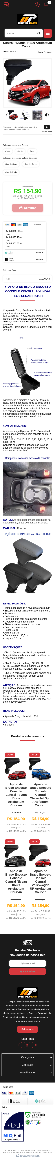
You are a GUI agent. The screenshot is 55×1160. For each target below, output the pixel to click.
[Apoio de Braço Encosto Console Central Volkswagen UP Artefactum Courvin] (40, 880)
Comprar (30, 207)
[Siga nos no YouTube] (27, 1045)
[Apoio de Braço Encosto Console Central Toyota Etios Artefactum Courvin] (15, 793)
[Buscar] (39, 33)
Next (48, 115)
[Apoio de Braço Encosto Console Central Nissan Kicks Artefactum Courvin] (15, 880)
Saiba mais (28, 1029)
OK (44, 278)
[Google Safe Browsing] (33, 1122)
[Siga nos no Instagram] (35, 1045)
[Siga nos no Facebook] (19, 1045)
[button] (47, 128)
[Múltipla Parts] (27, 19)
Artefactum (48, 52)
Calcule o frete (9, 270)
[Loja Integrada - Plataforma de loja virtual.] (28, 1156)
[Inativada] (13, 1127)
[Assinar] (27, 971)
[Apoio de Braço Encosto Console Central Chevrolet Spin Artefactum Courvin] (40, 793)
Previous (7, 115)
